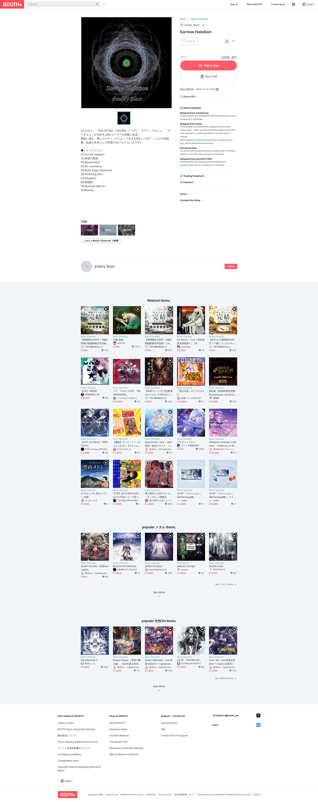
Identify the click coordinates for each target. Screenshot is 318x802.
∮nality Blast (105, 266)
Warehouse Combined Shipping (126, 748)
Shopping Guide (118, 729)
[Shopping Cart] (293, 4)
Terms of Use (112, 795)
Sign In (234, 4)
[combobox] (63, 4)
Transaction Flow (118, 741)
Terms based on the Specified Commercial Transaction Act (224, 795)
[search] (97, 4)
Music (183, 19)
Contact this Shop (190, 200)
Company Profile (95, 795)
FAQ (163, 729)
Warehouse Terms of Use (132, 795)
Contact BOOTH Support (174, 735)
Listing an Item (66, 722)
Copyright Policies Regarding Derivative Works (79, 768)
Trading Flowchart (193, 175)
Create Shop (278, 4)
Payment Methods (119, 735)
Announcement (169, 722)
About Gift (189, 96)
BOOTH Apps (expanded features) (76, 729)
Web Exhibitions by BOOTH (124, 754)
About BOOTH (254, 4)
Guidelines (151, 795)
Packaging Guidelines (69, 754)
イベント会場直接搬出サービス (74, 748)
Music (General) (199, 19)
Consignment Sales (68, 760)
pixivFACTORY (186, 165)
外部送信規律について (184, 795)
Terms (183, 194)
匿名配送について (67, 735)
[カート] (203, 25)
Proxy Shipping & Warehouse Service (78, 741)
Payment (188, 182)
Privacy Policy (165, 795)
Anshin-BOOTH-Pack (206, 140)
